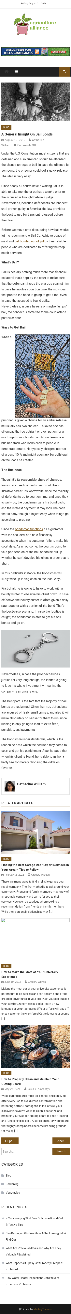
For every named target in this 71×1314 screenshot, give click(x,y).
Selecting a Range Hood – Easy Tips (62, 1141)
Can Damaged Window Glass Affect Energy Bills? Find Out (36, 1236)
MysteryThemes (42, 1309)
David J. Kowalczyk (38, 1088)
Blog (6, 127)
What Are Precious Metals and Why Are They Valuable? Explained (33, 1251)
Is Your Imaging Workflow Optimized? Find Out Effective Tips (34, 1221)
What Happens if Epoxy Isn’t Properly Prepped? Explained (35, 1266)
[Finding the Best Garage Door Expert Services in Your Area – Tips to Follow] (35, 832)
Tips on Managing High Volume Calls (12, 1141)
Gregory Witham (40, 874)
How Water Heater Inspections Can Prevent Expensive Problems (32, 1281)
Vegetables (13, 1192)
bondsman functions (29, 529)
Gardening (12, 1184)
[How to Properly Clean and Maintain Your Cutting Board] (35, 1046)
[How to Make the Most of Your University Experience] (35, 939)
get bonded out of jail (29, 241)
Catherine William (31, 784)
